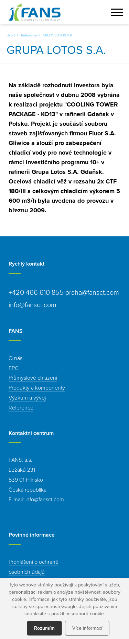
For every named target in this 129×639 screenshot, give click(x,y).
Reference (29, 35)
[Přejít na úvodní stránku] (35, 12)
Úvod (11, 35)
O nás (15, 358)
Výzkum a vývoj (27, 397)
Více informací (87, 628)
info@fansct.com (44, 499)
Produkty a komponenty (37, 387)
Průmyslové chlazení (33, 377)
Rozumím (44, 628)
